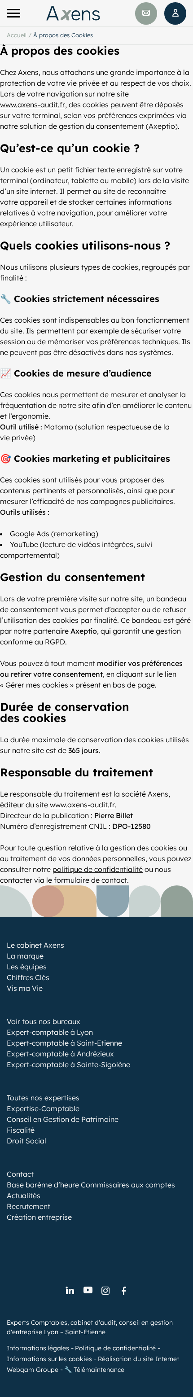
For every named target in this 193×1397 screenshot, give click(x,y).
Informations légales (38, 1348)
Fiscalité (21, 1129)
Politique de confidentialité (115, 1348)
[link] (69, 1291)
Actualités (23, 1195)
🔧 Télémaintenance (94, 1370)
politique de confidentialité (98, 869)
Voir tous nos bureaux (43, 1021)
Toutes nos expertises (43, 1097)
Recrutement (28, 1206)
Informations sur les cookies (49, 1359)
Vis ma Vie (25, 988)
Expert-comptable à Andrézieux (60, 1053)
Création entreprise (39, 1217)
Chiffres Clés (28, 977)
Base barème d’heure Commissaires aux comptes (91, 1184)
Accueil (16, 35)
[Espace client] (175, 13)
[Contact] (146, 13)
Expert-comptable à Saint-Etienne (64, 1042)
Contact (20, 1173)
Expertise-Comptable (43, 1108)
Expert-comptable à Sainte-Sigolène (68, 1064)
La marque (25, 955)
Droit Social (26, 1140)
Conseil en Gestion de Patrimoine (62, 1119)
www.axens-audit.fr (32, 104)
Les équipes (27, 966)
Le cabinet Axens (35, 945)
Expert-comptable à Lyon (50, 1032)
